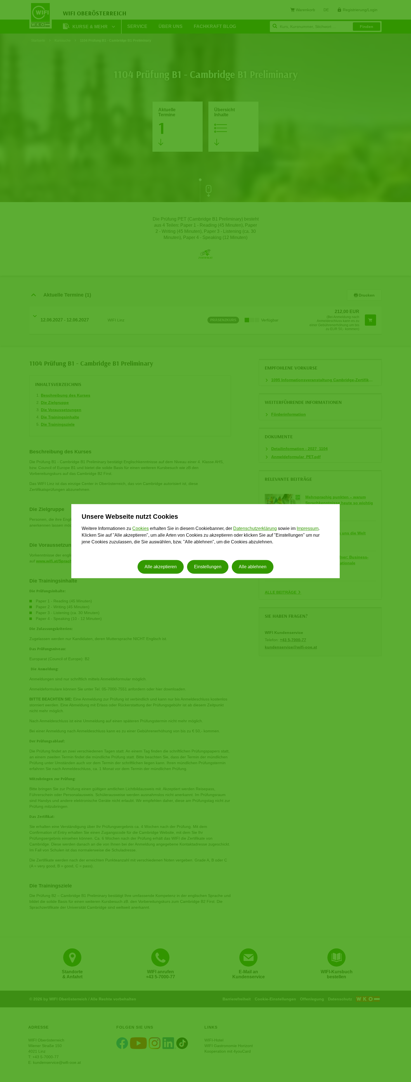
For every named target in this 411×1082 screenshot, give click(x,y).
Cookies (140, 528)
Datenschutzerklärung (255, 528)
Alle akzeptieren (161, 566)
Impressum (307, 528)
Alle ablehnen (252, 566)
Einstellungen (207, 566)
